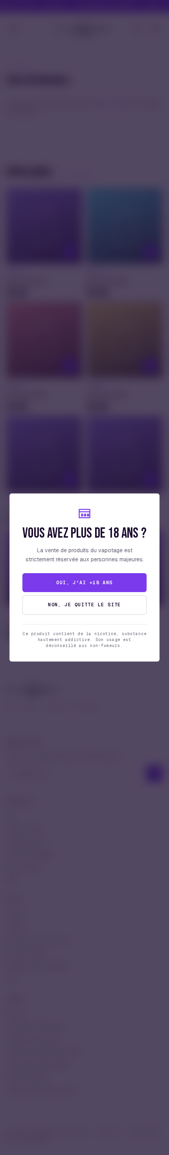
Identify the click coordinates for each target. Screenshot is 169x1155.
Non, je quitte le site (84, 605)
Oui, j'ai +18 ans (84, 582)
